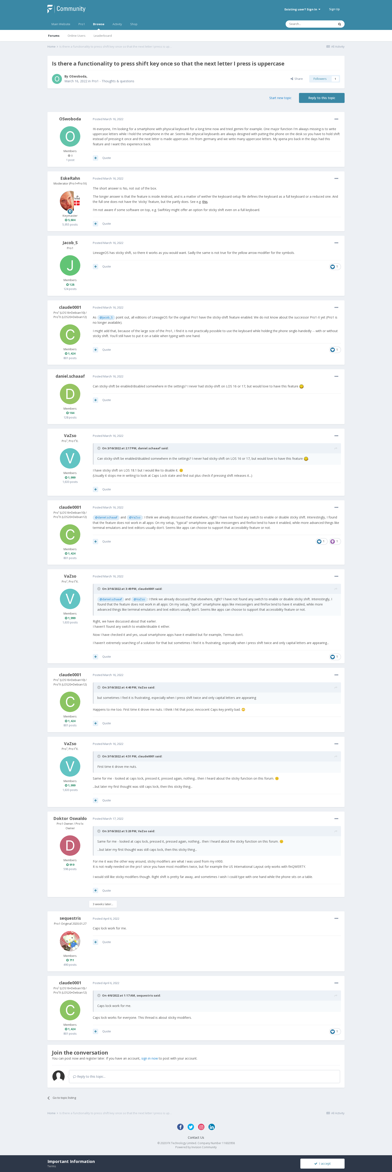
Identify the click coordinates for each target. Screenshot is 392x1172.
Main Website (60, 24)
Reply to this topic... (90, 1076)
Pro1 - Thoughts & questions (113, 81)
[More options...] (336, 119)
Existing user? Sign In (301, 9)
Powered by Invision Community (196, 1147)
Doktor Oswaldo (70, 818)
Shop (133, 24)
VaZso (70, 435)
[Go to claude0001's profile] (70, 334)
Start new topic (280, 98)
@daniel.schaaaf (106, 517)
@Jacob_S (106, 317)
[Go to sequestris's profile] (70, 941)
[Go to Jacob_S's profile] (70, 265)
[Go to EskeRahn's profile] (70, 201)
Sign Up (334, 9)
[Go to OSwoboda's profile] (57, 79)
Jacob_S (70, 242)
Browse (98, 24)
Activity (117, 24)
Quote (106, 158)
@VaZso (134, 517)
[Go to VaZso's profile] (70, 458)
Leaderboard (103, 36)
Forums (53, 36)
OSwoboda (77, 76)
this (205, 201)
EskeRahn (70, 178)
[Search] (340, 24)
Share (298, 79)
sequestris (70, 918)
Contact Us (196, 1137)
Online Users (77, 36)
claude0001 (70, 307)
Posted (108, 119)
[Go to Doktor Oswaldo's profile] (70, 845)
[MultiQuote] (95, 158)
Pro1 (81, 24)
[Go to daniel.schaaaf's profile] (70, 394)
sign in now (149, 1058)
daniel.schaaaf (70, 376)
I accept (324, 1163)
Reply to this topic (321, 98)
